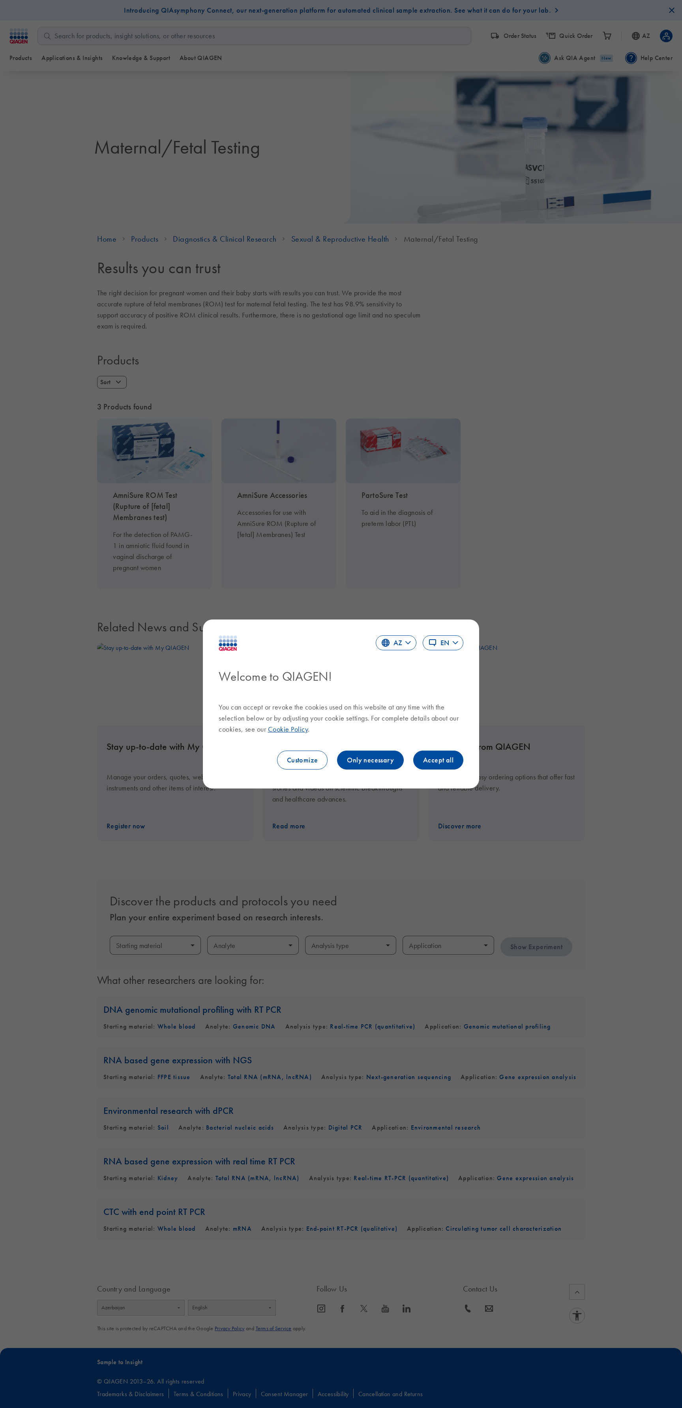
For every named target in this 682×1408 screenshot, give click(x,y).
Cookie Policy (288, 729)
